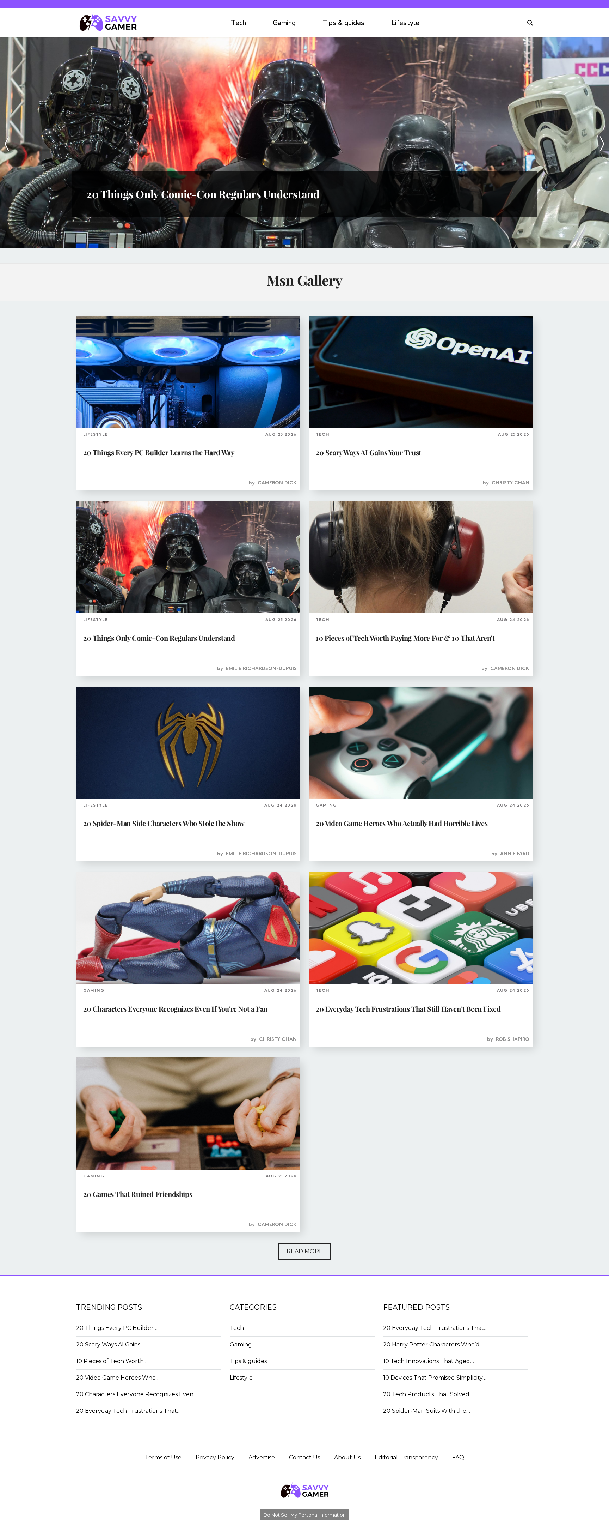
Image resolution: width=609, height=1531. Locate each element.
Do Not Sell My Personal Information (304, 1515)
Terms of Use (163, 1457)
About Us (347, 1457)
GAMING (326, 805)
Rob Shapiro (512, 1039)
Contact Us (304, 1457)
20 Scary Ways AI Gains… (110, 1344)
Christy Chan (510, 483)
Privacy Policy (215, 1457)
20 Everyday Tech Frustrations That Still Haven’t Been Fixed (408, 1008)
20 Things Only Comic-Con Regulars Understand (159, 638)
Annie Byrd (514, 854)
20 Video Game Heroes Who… (118, 1377)
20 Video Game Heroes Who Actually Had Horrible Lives (401, 823)
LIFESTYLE (95, 435)
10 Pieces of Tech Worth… (112, 1361)
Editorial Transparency (406, 1457)
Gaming (284, 23)
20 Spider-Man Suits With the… (426, 1411)
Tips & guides (343, 23)
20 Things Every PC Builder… (117, 1328)
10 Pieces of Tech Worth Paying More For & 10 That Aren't (405, 638)
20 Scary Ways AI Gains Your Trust (368, 452)
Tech (238, 23)
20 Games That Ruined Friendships (137, 1194)
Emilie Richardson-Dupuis (261, 668)
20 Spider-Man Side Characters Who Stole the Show (164, 823)
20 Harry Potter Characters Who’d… (433, 1344)
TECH (323, 435)
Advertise (261, 1457)
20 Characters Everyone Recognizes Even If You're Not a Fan (175, 1008)
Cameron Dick (277, 483)
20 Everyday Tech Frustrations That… (128, 1411)
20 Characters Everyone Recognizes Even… (136, 1394)
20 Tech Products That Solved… (428, 1394)
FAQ (458, 1457)
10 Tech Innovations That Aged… (428, 1361)
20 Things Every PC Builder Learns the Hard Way (158, 452)
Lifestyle (405, 23)
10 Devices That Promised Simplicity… (434, 1377)
